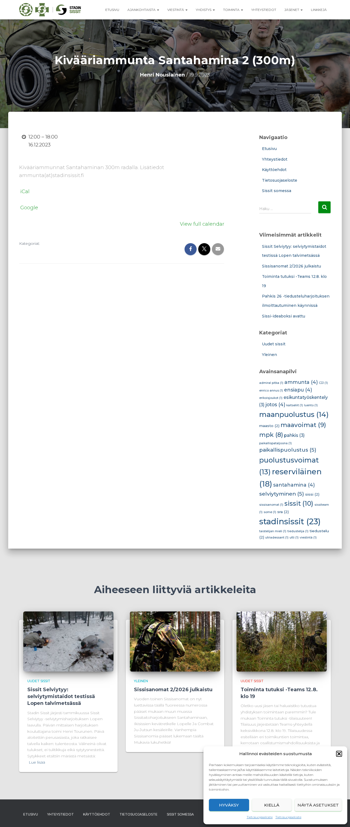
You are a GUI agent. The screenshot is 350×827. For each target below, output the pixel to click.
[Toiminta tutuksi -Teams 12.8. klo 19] (282, 640)
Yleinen (269, 354)
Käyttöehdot (274, 169)
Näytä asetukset (318, 805)
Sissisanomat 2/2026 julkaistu (291, 266)
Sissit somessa (276, 190)
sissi (312, 494)
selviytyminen (281, 494)
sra (283, 512)
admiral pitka (271, 383)
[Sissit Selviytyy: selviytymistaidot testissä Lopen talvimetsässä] (68, 640)
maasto (269, 425)
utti (294, 537)
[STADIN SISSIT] (50, 10)
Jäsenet (292, 10)
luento (311, 405)
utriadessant (276, 537)
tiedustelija (297, 531)
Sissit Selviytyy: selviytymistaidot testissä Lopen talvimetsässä (61, 696)
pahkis (294, 435)
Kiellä (271, 805)
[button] (339, 754)
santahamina (294, 485)
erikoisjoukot (270, 398)
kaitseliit (294, 405)
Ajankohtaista (141, 10)
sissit (298, 503)
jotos (275, 404)
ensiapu (298, 390)
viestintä (308, 537)
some (270, 512)
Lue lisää (37, 762)
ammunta (301, 382)
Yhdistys (204, 10)
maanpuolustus (294, 414)
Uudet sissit (273, 344)
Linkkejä (319, 10)
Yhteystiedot (263, 10)
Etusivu (112, 10)
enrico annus (271, 390)
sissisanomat (271, 505)
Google (29, 208)
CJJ (323, 383)
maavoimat (303, 425)
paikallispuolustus (287, 450)
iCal (25, 192)
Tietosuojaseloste (260, 817)
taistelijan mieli (272, 531)
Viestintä (176, 10)
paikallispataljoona (275, 443)
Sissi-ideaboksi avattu (283, 316)
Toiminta (231, 10)
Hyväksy (229, 805)
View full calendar (202, 224)
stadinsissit (290, 521)
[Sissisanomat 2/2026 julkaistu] (175, 640)
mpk (271, 434)
